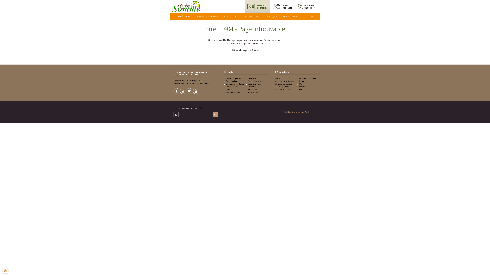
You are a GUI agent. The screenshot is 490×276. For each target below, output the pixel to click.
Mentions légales (233, 92)
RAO (301, 89)
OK (215, 114)
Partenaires (252, 89)
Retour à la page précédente (245, 50)
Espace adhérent (233, 81)
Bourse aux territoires (235, 84)
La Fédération (182, 16)
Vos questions (232, 86)
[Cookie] (5, 271)
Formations (230, 16)
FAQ (300, 84)
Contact (310, 16)
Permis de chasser (255, 81)
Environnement (291, 16)
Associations (253, 92)
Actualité (302, 86)
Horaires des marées (307, 78)
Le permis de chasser (207, 16)
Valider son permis (233, 78)
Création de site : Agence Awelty (297, 112)
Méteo (301, 81)
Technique (271, 16)
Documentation (250, 16)
